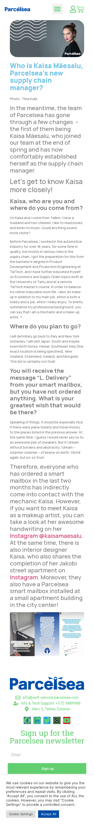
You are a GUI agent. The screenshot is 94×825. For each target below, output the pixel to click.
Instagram (24, 577)
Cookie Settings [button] (21, 814)
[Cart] (80, 9)
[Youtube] (66, 720)
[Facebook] (27, 720)
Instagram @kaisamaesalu (45, 536)
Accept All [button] (48, 814)
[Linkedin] (37, 720)
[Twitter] (47, 720)
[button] (57, 9)
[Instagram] (56, 720)
